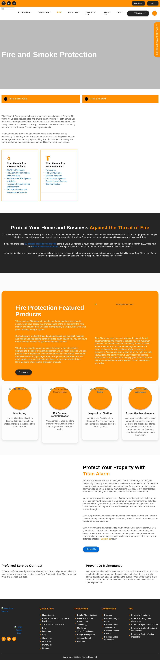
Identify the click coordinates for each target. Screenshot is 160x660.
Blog (119, 12)
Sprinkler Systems (54, 176)
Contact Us (90, 13)
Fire (59, 12)
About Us (107, 13)
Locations (73, 12)
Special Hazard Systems (56, 181)
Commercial (44, 12)
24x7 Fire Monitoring (15, 170)
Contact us (106, 539)
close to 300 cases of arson (45, 246)
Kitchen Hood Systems (56, 178)
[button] (154, 13)
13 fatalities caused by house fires (40, 244)
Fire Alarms (51, 170)
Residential (24, 12)
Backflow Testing (53, 184)
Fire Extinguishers (53, 173)
